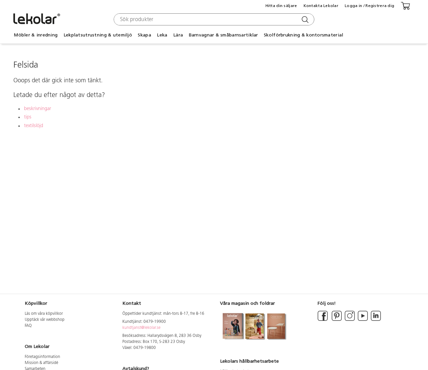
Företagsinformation (42, 357)
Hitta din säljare (281, 5)
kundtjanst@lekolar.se (141, 328)
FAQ (28, 326)
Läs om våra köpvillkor (44, 314)
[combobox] (213, 19)
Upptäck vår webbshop (45, 320)
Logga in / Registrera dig (369, 5)
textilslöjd (33, 125)
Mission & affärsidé (41, 363)
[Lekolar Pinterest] (336, 320)
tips (27, 117)
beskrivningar (37, 108)
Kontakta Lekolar (321, 5)
